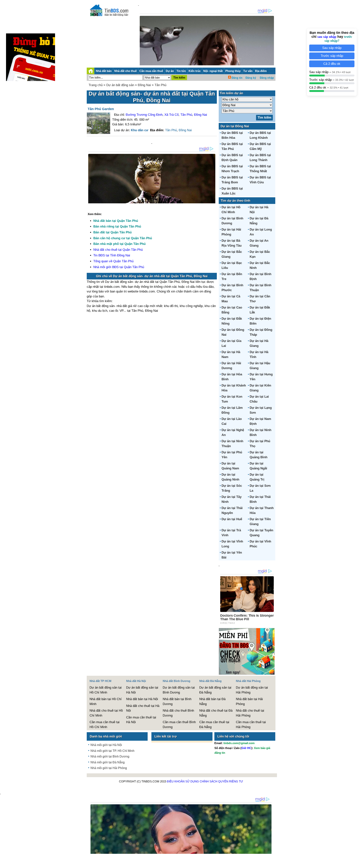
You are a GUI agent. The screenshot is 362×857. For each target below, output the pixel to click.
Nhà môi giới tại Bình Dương (109, 756)
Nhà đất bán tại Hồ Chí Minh (106, 701)
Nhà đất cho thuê (125, 71)
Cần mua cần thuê (151, 71)
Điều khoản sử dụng (183, 781)
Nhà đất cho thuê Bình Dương (178, 713)
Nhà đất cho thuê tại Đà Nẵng (215, 713)
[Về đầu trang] (358, 852)
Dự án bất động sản (120, 85)
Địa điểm (261, 71)
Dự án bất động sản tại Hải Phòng (252, 690)
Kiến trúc (195, 71)
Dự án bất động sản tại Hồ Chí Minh (106, 690)
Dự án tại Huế (232, 519)
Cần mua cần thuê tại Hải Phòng (251, 724)
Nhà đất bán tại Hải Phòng (249, 701)
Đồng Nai (144, 85)
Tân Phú (160, 85)
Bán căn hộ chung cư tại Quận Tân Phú (122, 238)
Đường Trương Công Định (144, 114)
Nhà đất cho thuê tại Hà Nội (142, 708)
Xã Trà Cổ (171, 114)
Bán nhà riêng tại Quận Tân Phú (117, 226)
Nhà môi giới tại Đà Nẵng (107, 762)
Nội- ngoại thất (213, 71)
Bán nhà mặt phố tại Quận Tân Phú (119, 244)
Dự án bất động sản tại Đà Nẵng (215, 690)
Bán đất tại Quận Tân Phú (112, 232)
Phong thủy (233, 71)
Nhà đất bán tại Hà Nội (142, 699)
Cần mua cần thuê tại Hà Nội (141, 720)
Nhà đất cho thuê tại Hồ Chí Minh (106, 713)
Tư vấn (247, 71)
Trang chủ (96, 85)
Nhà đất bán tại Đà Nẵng (212, 701)
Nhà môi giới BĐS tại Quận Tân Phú (118, 267)
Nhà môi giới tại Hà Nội (106, 745)
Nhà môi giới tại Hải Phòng (108, 768)
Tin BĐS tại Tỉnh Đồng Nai (111, 255)
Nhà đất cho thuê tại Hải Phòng (250, 713)
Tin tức (181, 71)
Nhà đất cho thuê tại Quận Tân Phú (118, 249)
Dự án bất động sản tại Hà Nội (142, 690)
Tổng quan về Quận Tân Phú (113, 261)
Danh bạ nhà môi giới (106, 736)
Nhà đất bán (104, 71)
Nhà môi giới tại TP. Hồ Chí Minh (112, 750)
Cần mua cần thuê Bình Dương (179, 724)
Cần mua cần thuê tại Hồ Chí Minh (105, 724)
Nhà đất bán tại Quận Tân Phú (115, 221)
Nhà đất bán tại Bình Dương (177, 701)
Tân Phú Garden (101, 109)
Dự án (170, 71)
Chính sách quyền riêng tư (221, 781)
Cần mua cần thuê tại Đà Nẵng (214, 724)
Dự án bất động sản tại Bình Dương (179, 690)
